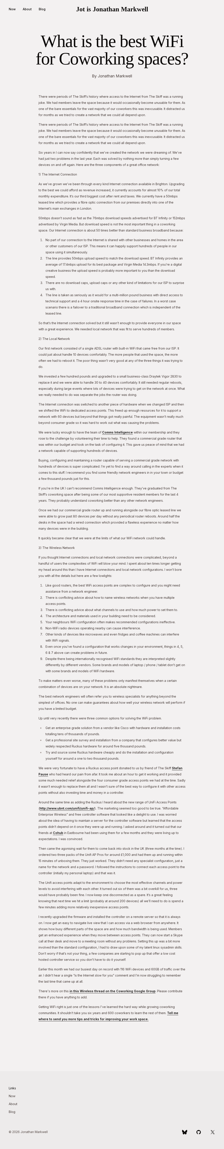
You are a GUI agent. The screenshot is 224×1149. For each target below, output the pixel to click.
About (27, 9)
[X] (212, 1132)
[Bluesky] (184, 1132)
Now (12, 9)
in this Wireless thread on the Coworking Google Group (113, 991)
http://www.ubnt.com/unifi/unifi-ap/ (67, 808)
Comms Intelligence (117, 432)
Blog (42, 9)
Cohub (58, 833)
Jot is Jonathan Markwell (112, 9)
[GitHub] (198, 1132)
